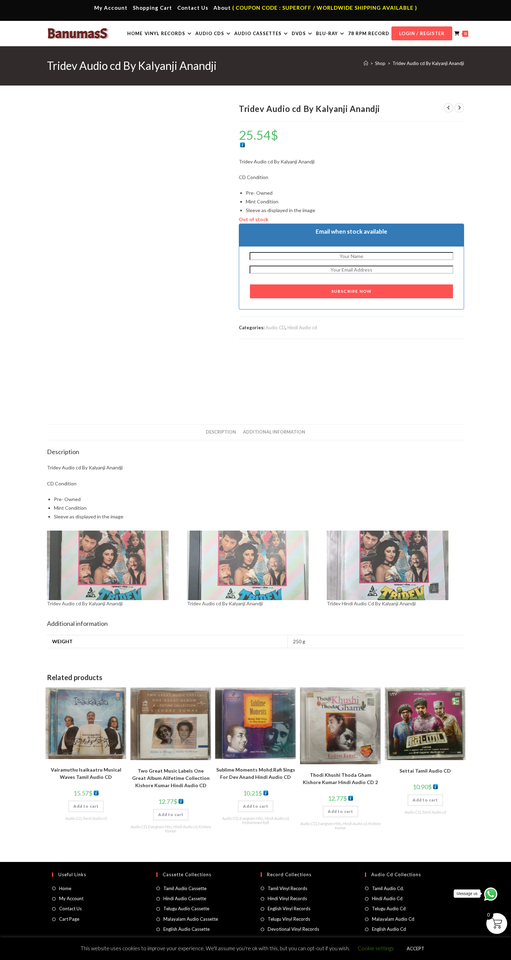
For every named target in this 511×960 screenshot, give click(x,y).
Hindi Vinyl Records (287, 898)
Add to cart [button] (86, 806)
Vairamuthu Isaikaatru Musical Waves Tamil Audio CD (86, 773)
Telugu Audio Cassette (186, 908)
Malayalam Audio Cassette (190, 919)
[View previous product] (448, 108)
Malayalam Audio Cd (393, 919)
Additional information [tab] (274, 432)
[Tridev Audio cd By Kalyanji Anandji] (113, 565)
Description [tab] (221, 432)
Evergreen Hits (160, 826)
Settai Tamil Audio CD (425, 771)
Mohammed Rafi (255, 822)
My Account (111, 8)
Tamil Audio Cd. (388, 888)
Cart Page (69, 919)
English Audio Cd (389, 929)
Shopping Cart (152, 8)
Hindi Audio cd (302, 327)
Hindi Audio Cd (387, 898)
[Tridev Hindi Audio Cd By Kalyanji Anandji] (393, 565)
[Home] (366, 63)
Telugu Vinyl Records (289, 919)
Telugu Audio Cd (389, 908)
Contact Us (192, 8)
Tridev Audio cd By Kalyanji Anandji (428, 63)
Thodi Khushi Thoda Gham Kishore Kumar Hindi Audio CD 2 (340, 778)
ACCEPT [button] (415, 948)
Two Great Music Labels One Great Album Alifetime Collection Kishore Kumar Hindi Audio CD (171, 778)
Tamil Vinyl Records (287, 888)
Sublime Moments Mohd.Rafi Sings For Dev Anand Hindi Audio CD (255, 773)
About (222, 8)
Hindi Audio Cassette (184, 898)
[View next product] (459, 108)
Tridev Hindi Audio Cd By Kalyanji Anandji (371, 603)
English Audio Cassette (186, 929)
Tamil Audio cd (95, 818)
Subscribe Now (351, 291)
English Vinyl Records (289, 908)
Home (65, 888)
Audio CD (275, 327)
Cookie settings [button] (376, 948)
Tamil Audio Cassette (184, 888)
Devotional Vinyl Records (293, 929)
